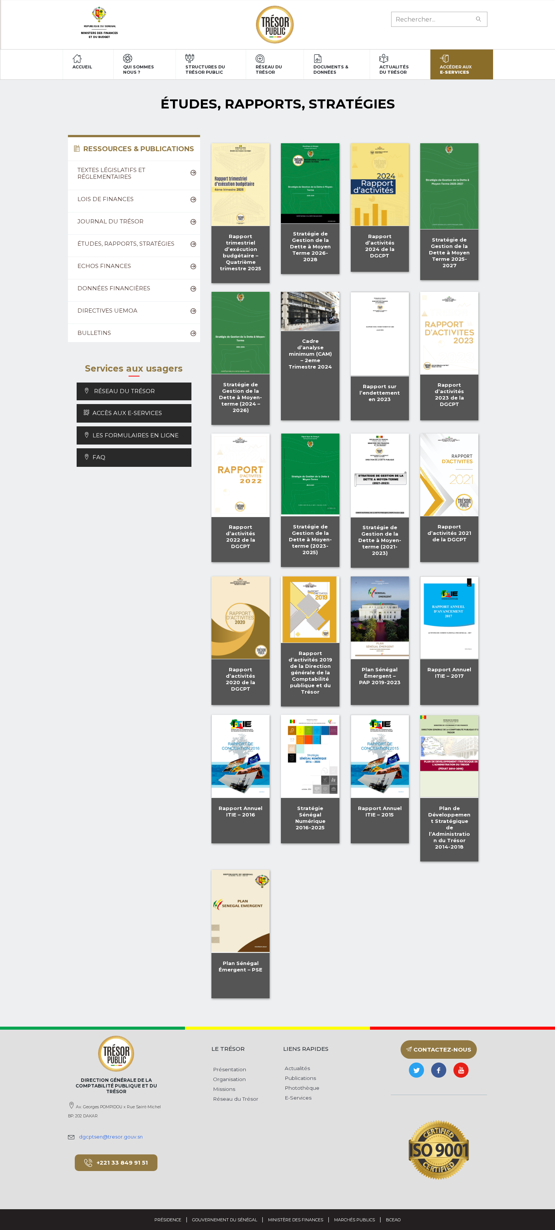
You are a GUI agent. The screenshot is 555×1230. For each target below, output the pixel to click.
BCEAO (393, 1219)
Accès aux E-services (127, 413)
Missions (223, 1089)
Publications (299, 1078)
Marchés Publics (354, 1219)
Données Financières (113, 288)
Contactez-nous (441, 1049)
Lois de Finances (105, 199)
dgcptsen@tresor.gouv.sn (111, 1137)
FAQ (97, 457)
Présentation (228, 1069)
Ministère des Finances (295, 1219)
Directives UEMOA (107, 310)
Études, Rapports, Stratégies (125, 243)
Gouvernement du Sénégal (224, 1219)
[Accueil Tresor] (275, 24)
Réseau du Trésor (123, 391)
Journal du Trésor (110, 221)
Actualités (296, 1068)
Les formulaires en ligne (134, 435)
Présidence (167, 1219)
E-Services (297, 1098)
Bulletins (94, 332)
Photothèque (301, 1088)
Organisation (228, 1079)
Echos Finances (104, 266)
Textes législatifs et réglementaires (111, 173)
